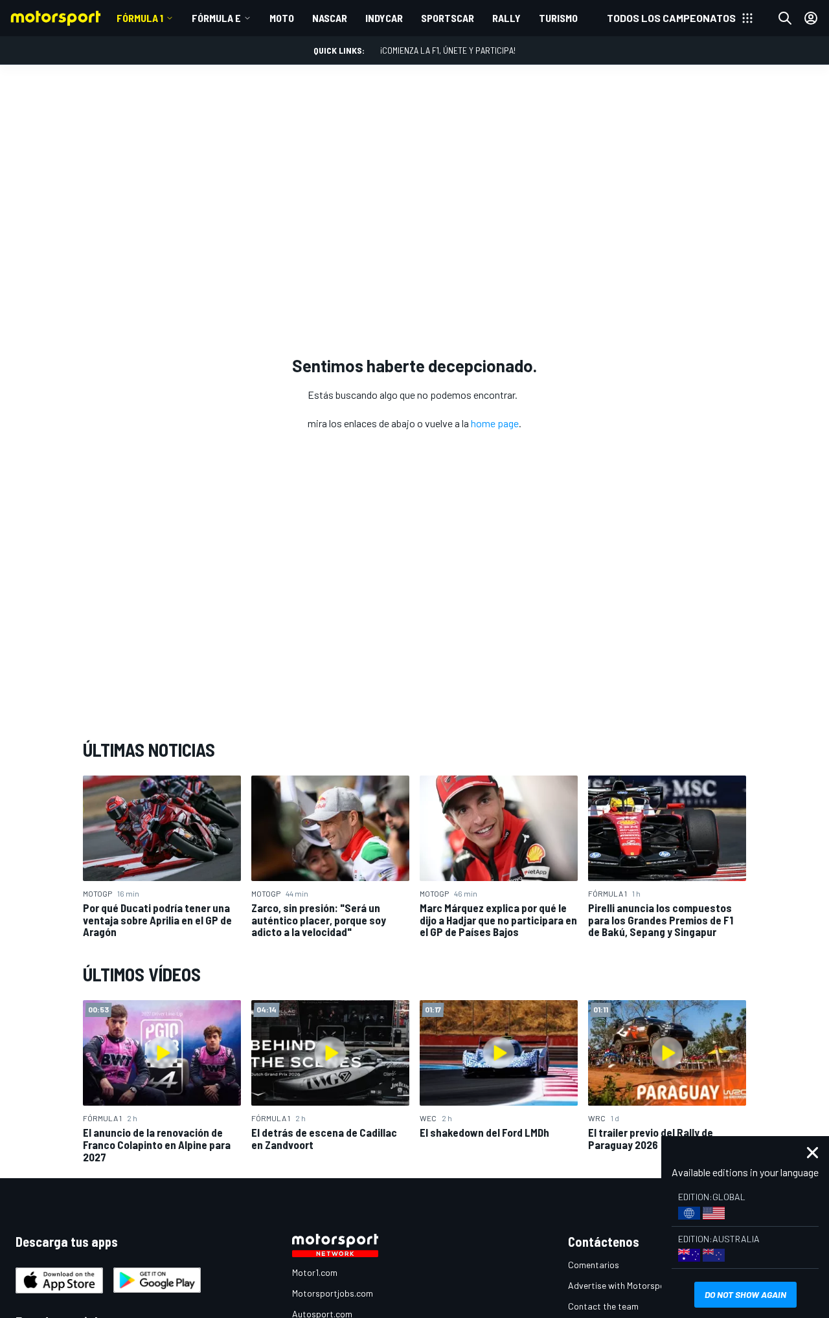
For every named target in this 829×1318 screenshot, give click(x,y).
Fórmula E (216, 18)
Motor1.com (314, 1272)
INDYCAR (384, 18)
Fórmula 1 (140, 18)
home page (495, 423)
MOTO (281, 18)
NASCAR (329, 18)
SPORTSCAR (447, 18)
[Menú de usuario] (811, 18)
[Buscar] (785, 18)
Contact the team (603, 1306)
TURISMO (558, 18)
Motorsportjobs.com (332, 1293)
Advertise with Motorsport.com (629, 1285)
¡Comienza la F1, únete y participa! (448, 50)
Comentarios (593, 1264)
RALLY (506, 18)
